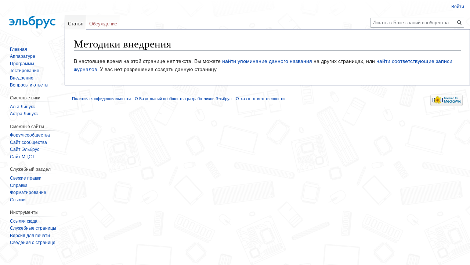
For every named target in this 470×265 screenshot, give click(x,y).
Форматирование (28, 192)
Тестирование (24, 70)
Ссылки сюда (23, 221)
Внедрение (21, 78)
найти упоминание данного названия (267, 61)
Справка (19, 185)
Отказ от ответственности (260, 98)
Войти (457, 6)
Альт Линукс (22, 106)
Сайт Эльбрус (24, 149)
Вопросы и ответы (29, 85)
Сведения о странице (32, 242)
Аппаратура (22, 56)
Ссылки (18, 199)
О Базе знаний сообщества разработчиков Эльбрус (183, 98)
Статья (75, 23)
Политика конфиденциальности (101, 98)
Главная (18, 49)
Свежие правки (25, 178)
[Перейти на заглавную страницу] (32, 18)
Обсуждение (103, 23)
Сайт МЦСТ (22, 156)
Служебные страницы (33, 228)
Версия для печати (30, 235)
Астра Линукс (24, 113)
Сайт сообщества (28, 142)
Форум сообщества (30, 135)
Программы (22, 63)
